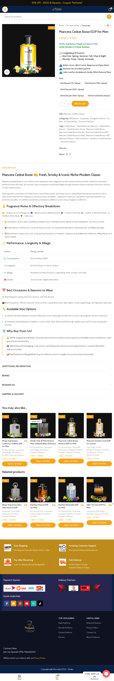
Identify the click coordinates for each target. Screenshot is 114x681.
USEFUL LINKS (92, 618)
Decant (61, 637)
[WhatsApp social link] (70, 154)
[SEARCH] (109, 16)
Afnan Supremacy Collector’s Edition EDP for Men (12, 443)
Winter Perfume (93, 455)
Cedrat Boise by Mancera (87, 126)
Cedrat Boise (69, 126)
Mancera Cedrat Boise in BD (98, 135)
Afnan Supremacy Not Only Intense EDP (11, 506)
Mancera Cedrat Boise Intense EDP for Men (68, 442)
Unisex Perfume (65, 632)
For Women (91, 452)
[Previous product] (105, 25)
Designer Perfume (98, 118)
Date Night (6, 452)
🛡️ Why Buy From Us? (17, 331)
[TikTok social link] (40, 603)
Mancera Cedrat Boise (95, 129)
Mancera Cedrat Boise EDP (97, 132)
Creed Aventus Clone (76, 129)
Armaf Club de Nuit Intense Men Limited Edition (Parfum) (43, 442)
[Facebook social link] (66, 154)
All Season (74, 118)
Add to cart (80, 104)
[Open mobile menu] (5, 9)
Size (61, 78)
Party (98, 447)
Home (62, 25)
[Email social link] (13, 603)
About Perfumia (93, 637)
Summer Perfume (86, 121)
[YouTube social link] (27, 603)
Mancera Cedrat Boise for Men (72, 135)
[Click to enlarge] (7, 72)
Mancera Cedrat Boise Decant (71, 132)
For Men (5, 455)
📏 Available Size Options (19, 309)
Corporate (86, 25)
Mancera (62, 148)
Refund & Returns (93, 623)
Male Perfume (64, 623)
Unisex (99, 452)
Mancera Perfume (66, 138)
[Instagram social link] (20, 603)
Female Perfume (65, 627)
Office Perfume (82, 138)
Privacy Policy (92, 627)
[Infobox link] (29, 548)
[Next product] (110, 25)
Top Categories (66, 618)
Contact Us (91, 632)
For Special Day (73, 25)
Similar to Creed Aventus (100, 138)
